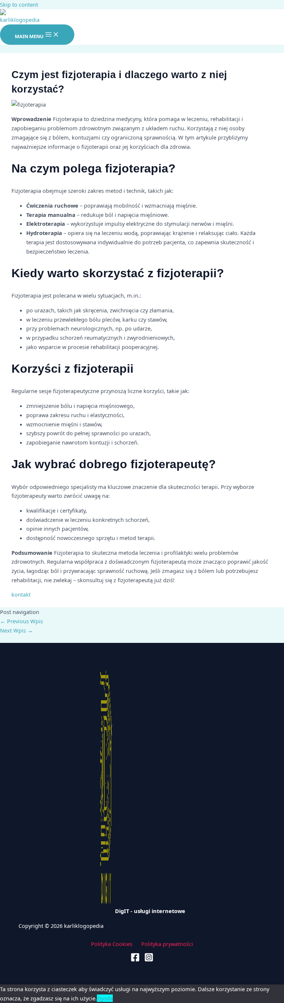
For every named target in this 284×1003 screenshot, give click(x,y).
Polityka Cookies (111, 943)
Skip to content (19, 4)
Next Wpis (16, 630)
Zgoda (105, 998)
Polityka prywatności (167, 943)
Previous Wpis (21, 621)
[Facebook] (135, 959)
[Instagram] (148, 959)
